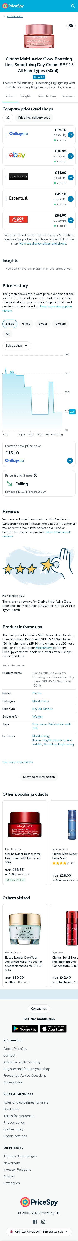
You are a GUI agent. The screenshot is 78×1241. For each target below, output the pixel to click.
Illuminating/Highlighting (49, 740)
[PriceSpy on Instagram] (43, 1221)
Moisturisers (15, 16)
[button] (7, 118)
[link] (24, 842)
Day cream (39, 724)
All (40, 709)
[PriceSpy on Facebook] (34, 1221)
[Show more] (6, 134)
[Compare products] (71, 25)
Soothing (50, 744)
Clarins (37, 693)
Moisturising (40, 736)
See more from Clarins (17, 762)
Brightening (66, 744)
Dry (34, 709)
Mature (48, 709)
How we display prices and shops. (43, 243)
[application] (39, 395)
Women (37, 716)
